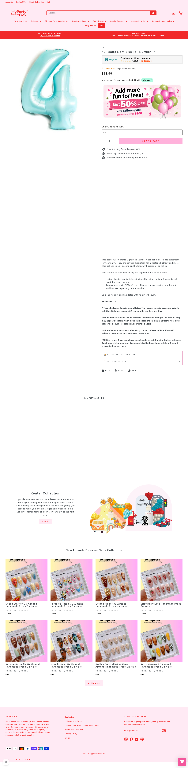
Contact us (70, 717)
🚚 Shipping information (120, 355)
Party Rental (19, 21)
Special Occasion (117, 21)
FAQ (48, 2)
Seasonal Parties (138, 21)
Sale (101, 26)
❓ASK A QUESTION (115, 361)
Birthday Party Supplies (55, 21)
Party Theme (98, 21)
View (45, 521)
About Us (9, 2)
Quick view (26, 445)
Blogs (67, 738)
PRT (104, 47)
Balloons (35, 21)
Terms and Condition (74, 730)
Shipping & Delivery (73, 721)
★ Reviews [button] (23, 759)
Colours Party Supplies (162, 21)
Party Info (89, 26)
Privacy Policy (71, 734)
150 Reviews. (145, 61)
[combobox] (101, 12)
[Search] (153, 12)
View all (94, 683)
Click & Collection (36, 2)
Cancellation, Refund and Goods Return (82, 725)
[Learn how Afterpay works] (147, 80)
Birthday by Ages (79, 21)
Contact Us (21, 2)
